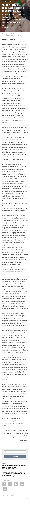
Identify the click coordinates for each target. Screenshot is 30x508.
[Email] (22, 484)
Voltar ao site (8, 1)
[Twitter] (10, 484)
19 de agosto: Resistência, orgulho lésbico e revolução (13, 474)
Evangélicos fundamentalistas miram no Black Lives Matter (14, 467)
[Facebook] (4, 484)
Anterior (4, 463)
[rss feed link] (5, 489)
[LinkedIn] (16, 484)
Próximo (4, 471)
